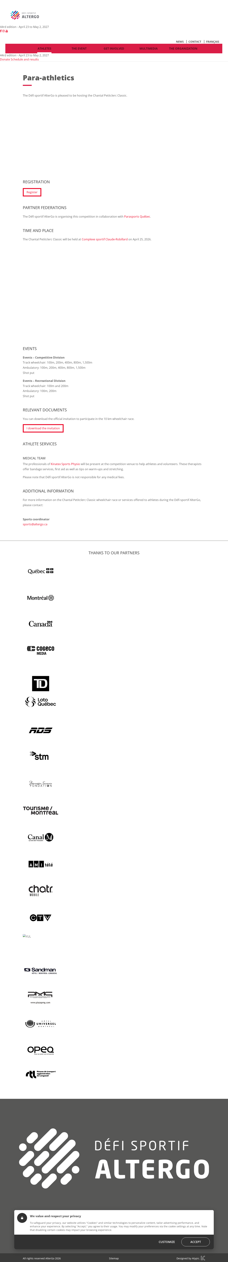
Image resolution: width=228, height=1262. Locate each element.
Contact (194, 41)
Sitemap (114, 1258)
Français (212, 41)
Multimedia (148, 48)
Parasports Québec (137, 216)
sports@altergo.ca (35, 524)
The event (79, 48)
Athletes (44, 48)
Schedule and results (25, 59)
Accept (195, 1242)
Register (32, 192)
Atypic (195, 1258)
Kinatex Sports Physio (65, 464)
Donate (5, 59)
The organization (183, 48)
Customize (167, 1242)
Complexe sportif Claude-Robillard (105, 239)
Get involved (114, 48)
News (180, 41)
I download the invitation (43, 428)
